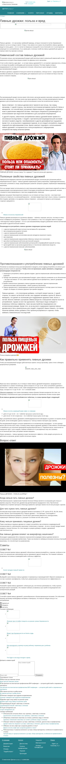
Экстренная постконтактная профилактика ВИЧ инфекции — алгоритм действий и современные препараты (31, 688)
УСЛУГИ (31, 13)
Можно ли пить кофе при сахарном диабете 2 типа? (19, 728)
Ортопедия (23, 753)
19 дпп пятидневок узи (7, 710)
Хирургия (38, 740)
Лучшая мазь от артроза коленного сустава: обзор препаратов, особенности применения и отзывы (32, 735)
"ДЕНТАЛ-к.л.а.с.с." (8, 9)
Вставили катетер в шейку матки (10, 693)
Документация (8, 744)
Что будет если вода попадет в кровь (18, 658)
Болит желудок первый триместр (13, 570)
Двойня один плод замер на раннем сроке (13, 701)
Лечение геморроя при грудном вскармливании (15, 697)
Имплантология (40, 743)
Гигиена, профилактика (22, 747)
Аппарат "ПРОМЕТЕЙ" (38, 746)
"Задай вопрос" (8, 751)
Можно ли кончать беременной (13, 215)
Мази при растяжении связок (9, 681)
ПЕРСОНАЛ (40, 13)
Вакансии (6, 746)
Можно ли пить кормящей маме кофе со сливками (19, 411)
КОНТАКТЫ (59, 13)
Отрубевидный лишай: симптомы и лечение (14, 705)
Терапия (22, 751)
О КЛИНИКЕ (20, 13)
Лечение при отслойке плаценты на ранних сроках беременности (28, 621)
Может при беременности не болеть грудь (20, 633)
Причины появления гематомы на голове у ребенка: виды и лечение (25, 720)
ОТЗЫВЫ (50, 13)
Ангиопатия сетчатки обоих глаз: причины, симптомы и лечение (23, 716)
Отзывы (6, 749)
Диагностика (23, 744)
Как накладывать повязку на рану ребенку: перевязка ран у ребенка (28, 645)
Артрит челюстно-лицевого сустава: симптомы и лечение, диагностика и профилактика (31, 724)
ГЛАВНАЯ (10, 13)
